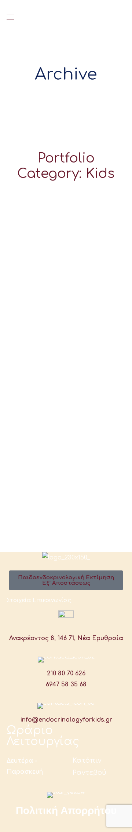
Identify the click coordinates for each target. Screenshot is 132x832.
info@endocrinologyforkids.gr (66, 719)
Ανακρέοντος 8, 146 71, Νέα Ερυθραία (66, 638)
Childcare (66, 243)
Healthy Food (66, 287)
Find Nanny (66, 199)
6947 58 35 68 (66, 684)
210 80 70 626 (66, 673)
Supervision (66, 265)
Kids (66, 212)
